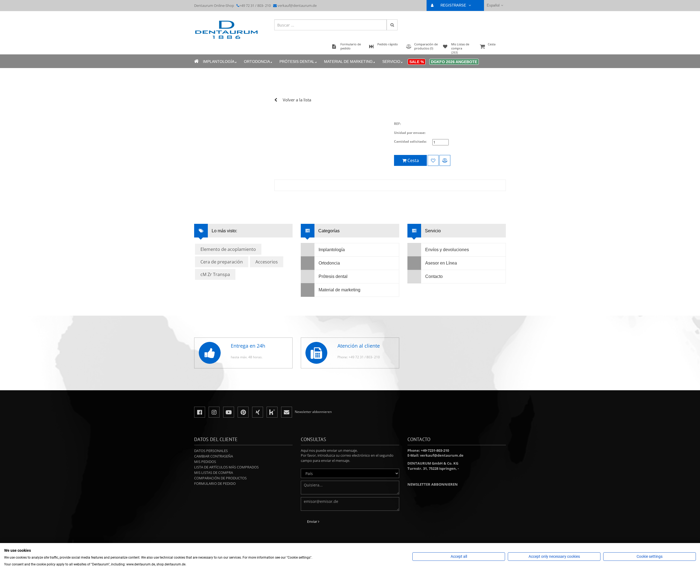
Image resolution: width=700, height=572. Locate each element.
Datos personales (211, 450)
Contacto (434, 276)
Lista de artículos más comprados (226, 467)
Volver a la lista (297, 99)
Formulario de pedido (215, 483)
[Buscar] (392, 24)
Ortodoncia (257, 61)
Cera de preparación (221, 262)
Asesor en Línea (441, 263)
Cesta (491, 44)
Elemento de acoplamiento (228, 249)
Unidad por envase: (409, 132)
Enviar (312, 521)
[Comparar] (444, 160)
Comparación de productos (220, 478)
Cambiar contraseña (213, 456)
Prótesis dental (296, 61)
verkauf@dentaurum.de (297, 5)
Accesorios (266, 262)
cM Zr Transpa (215, 274)
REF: (397, 123)
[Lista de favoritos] (433, 160)
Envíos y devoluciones (447, 249)
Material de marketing (348, 61)
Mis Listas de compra (213, 472)
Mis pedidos (205, 461)
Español (493, 5)
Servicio (391, 61)
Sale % (416, 62)
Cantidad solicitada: (410, 141)
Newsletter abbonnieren (432, 484)
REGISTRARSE (454, 5)
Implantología (218, 61)
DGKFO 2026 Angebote (454, 62)
